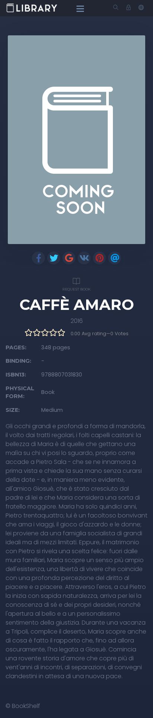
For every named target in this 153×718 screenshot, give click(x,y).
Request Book (76, 289)
